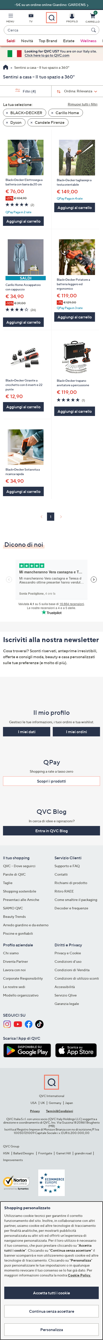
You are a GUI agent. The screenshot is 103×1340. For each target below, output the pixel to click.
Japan (69, 1103)
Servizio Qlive (65, 995)
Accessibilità (64, 987)
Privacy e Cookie (67, 953)
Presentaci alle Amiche (21, 899)
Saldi (10, 40)
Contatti (61, 874)
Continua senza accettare (51, 1311)
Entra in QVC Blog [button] (51, 830)
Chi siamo (11, 953)
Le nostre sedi (14, 987)
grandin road (83, 1153)
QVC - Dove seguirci (19, 866)
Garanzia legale (66, 1003)
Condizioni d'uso (68, 961)
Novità (27, 40)
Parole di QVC (14, 874)
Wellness (88, 40)
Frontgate (45, 1153)
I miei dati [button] (27, 731)
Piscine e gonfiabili (18, 933)
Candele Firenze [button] (49, 122)
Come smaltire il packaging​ (75, 899)
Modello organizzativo (20, 995)
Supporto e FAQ (67, 866)
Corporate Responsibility (23, 978)
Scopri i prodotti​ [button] (51, 781)
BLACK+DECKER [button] (26, 112)
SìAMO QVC (13, 908)
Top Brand (48, 40)
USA (33, 1103)
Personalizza (51, 1329)
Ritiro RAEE (64, 891)
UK (42, 1103)
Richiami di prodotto (70, 883)
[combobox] (46, 30)
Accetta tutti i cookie (51, 1292)
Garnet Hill (63, 1153)
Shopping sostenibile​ (19, 891)
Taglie (7, 883)
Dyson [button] (16, 122)
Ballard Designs (23, 1153)
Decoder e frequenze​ (71, 908)
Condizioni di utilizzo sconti (76, 978)
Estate (68, 40)
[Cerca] (94, 30)
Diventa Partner (15, 961)
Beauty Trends (14, 916)
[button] (10, 19)
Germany (55, 1103)
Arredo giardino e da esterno (25, 925)
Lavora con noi (14, 970)
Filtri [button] (29, 91)
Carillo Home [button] (67, 112)
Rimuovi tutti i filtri (83, 104)
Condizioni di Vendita (72, 970)
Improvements (13, 1160)
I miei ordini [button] (76, 731)
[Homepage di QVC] (5, 68)
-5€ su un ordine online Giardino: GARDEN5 (50, 4)
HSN (6, 1153)
